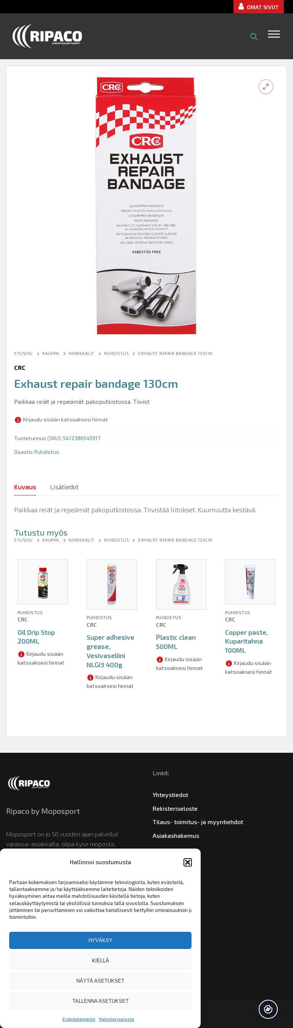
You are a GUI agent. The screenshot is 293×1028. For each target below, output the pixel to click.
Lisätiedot (64, 487)
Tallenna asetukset (100, 1001)
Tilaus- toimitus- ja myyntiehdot (198, 821)
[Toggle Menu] (274, 36)
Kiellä (100, 960)
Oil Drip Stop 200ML (36, 637)
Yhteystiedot (170, 794)
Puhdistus (116, 353)
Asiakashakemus (176, 835)
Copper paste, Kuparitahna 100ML (246, 641)
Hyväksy (101, 940)
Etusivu (23, 353)
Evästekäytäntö (79, 1019)
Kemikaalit (82, 353)
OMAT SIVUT (262, 7)
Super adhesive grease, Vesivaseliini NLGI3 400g (110, 650)
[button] (188, 862)
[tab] (25, 486)
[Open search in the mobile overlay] (254, 36)
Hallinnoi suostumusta (268, 1009)
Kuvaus (25, 487)
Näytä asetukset (100, 981)
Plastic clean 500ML (176, 641)
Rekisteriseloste (116, 1019)
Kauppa (50, 353)
